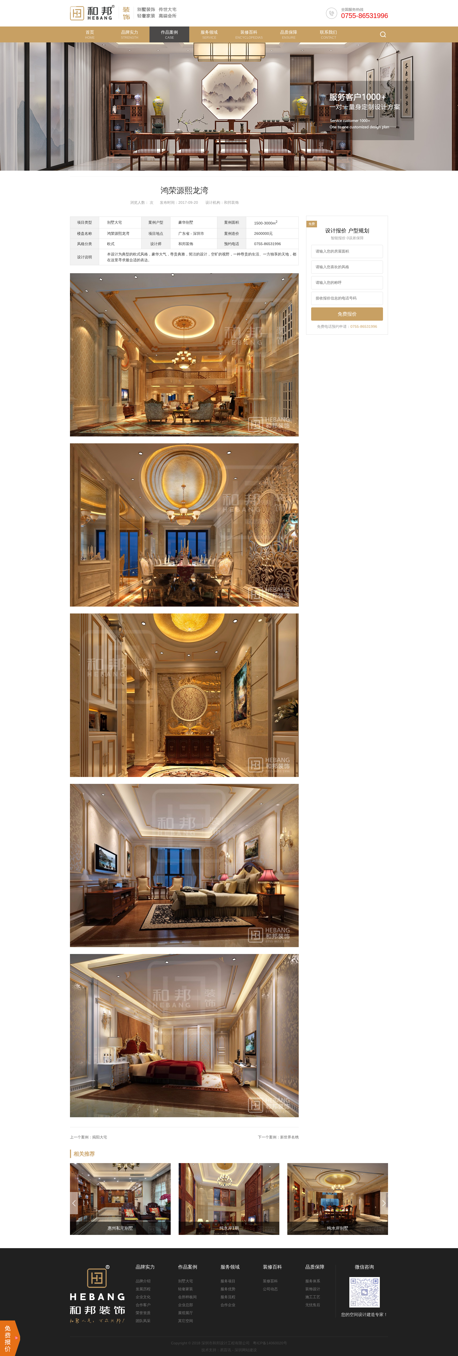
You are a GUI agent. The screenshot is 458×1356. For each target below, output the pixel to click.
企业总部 (185, 1305)
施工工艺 (312, 1297)
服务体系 (312, 1281)
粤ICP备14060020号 (270, 1343)
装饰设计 (312, 1289)
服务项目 (228, 1281)
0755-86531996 (364, 16)
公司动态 (270, 1289)
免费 (312, 224)
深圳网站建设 (246, 1350)
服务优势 (228, 1289)
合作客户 (143, 1305)
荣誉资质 (143, 1313)
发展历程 (143, 1289)
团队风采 (143, 1321)
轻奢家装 (185, 1289)
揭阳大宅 (99, 1137)
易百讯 (225, 1350)
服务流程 (228, 1297)
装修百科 (270, 1281)
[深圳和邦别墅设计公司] (92, 13)
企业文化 (143, 1297)
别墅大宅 (185, 1281)
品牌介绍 (143, 1281)
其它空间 (185, 1321)
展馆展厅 (185, 1313)
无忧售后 (312, 1305)
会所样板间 (187, 1297)
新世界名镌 (289, 1137)
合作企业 (228, 1305)
